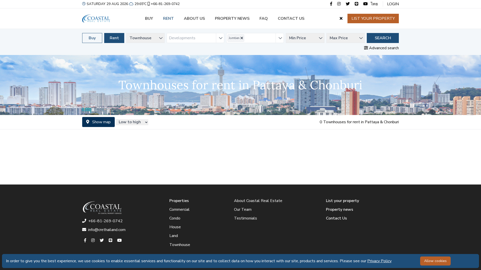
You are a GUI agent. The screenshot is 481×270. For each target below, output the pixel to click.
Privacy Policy (379, 261)
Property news (232, 18)
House (175, 227)
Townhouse (179, 245)
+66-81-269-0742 (165, 4)
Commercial (179, 209)
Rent (168, 18)
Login (393, 4)
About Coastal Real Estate (258, 201)
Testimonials (245, 218)
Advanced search (383, 48)
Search (383, 38)
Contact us (291, 18)
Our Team (243, 209)
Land (173, 235)
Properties (179, 201)
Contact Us (336, 218)
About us (194, 18)
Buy (149, 18)
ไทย (374, 4)
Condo (174, 218)
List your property (373, 18)
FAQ (264, 18)
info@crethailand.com (107, 229)
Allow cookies (435, 260)
